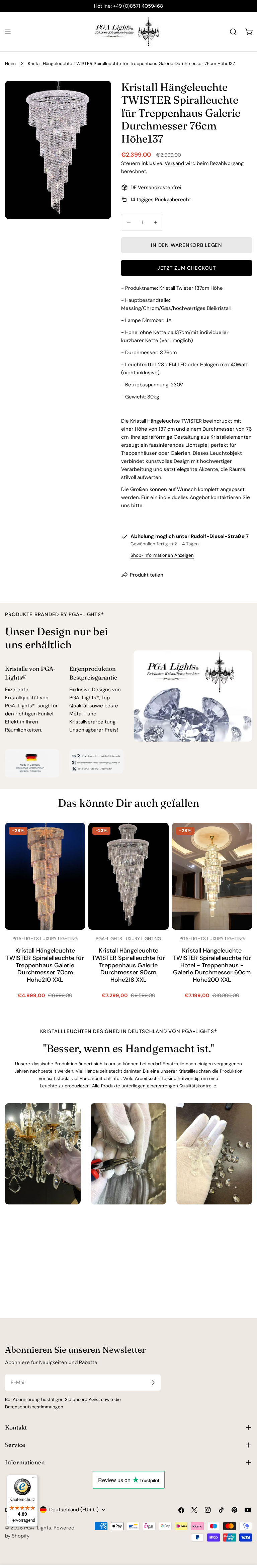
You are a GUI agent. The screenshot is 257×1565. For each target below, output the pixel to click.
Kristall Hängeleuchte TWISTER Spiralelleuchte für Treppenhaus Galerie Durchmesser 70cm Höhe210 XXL (45, 965)
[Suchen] (233, 32)
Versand (174, 163)
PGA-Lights (37, 1527)
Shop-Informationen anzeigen (162, 555)
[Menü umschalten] (7, 32)
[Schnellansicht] (75, 837)
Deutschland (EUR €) (74, 1509)
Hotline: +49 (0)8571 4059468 (128, 6)
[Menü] (34, 1479)
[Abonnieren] (153, 1382)
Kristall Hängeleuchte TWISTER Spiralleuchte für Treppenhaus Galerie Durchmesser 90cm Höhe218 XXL (128, 965)
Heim (10, 63)
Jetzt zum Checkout (186, 268)
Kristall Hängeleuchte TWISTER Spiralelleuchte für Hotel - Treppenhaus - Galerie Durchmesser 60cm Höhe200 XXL (212, 965)
